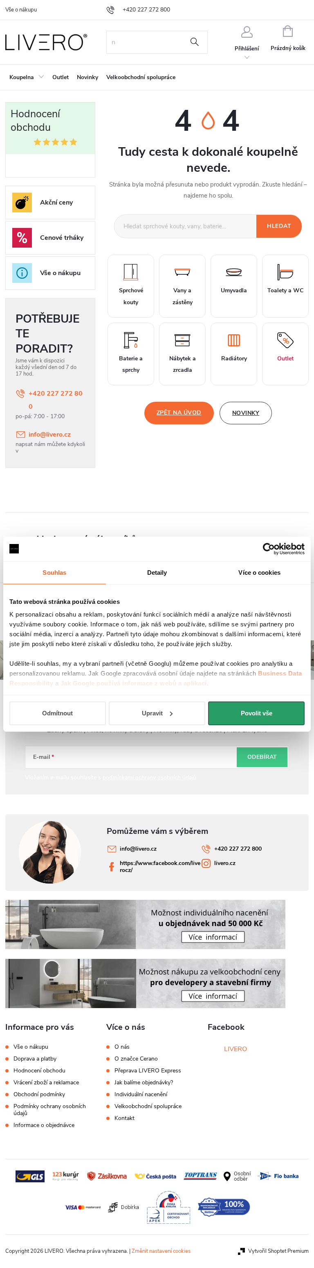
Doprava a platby (34, 1059)
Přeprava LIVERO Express (147, 1071)
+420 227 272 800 (56, 400)
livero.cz (225, 863)
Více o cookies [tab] (259, 572)
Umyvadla (234, 290)
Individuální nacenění (140, 1094)
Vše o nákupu (21, 10)
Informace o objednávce (43, 1125)
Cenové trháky (61, 237)
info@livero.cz (50, 434)
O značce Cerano (136, 1059)
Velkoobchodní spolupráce (148, 1106)
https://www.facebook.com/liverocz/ (160, 866)
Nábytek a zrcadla (182, 364)
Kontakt (124, 1118)
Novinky (246, 413)
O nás (122, 1047)
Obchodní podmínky (39, 1094)
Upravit (152, 713)
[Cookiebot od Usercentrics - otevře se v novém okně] (269, 549)
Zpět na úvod (179, 413)
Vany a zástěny (183, 296)
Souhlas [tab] (54, 572)
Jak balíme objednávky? (143, 1082)
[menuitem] (26, 77)
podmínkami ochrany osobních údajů (149, 777)
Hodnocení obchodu (39, 1070)
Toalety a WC (285, 290)
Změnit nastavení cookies (161, 1251)
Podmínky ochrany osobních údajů (49, 1109)
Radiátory (234, 358)
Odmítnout (57, 713)
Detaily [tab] (157, 572)
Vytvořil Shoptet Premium (278, 1251)
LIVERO (235, 1049)
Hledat (194, 42)
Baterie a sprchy (131, 364)
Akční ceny (56, 202)
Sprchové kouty (131, 296)
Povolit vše (256, 713)
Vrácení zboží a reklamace (46, 1082)
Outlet (285, 358)
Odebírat (262, 757)
